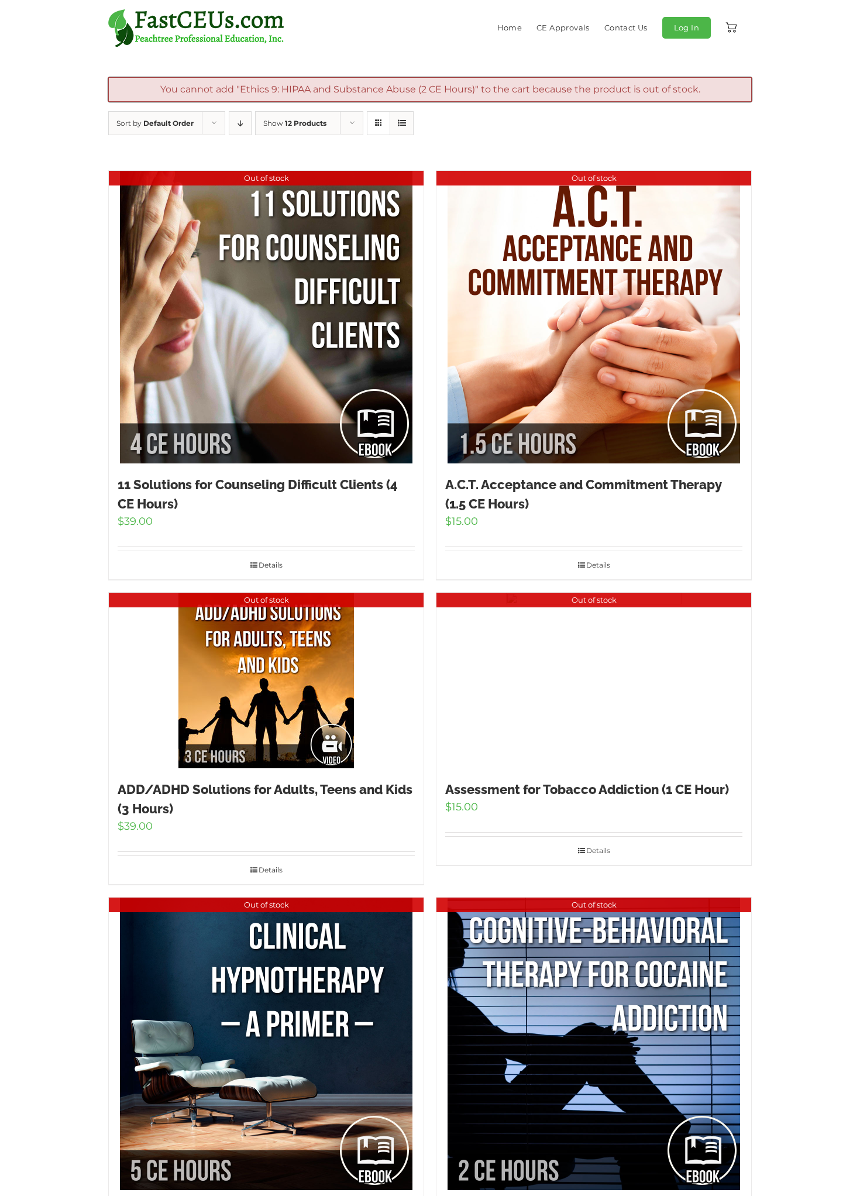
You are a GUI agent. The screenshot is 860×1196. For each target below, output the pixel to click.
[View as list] (401, 123)
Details (271, 565)
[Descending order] (240, 123)
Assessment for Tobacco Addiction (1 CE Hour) (587, 789)
